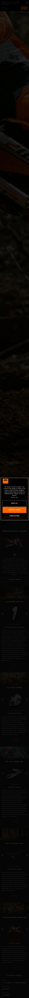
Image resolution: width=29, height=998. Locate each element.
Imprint (17, 497)
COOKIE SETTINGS (14, 516)
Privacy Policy (13, 497)
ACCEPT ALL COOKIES (14, 510)
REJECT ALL (14, 503)
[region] (14, 499)
